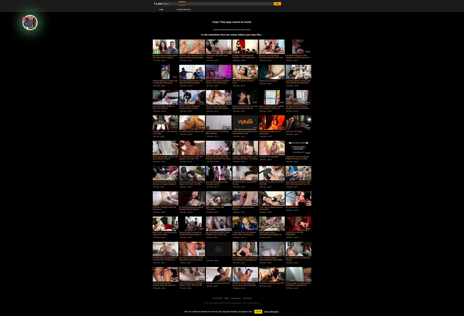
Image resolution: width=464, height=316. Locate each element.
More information (271, 312)
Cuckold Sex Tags (184, 9)
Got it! (258, 312)
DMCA (227, 298)
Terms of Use (247, 298)
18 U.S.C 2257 (217, 298)
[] (277, 3)
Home (161, 9)
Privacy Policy (236, 298)
